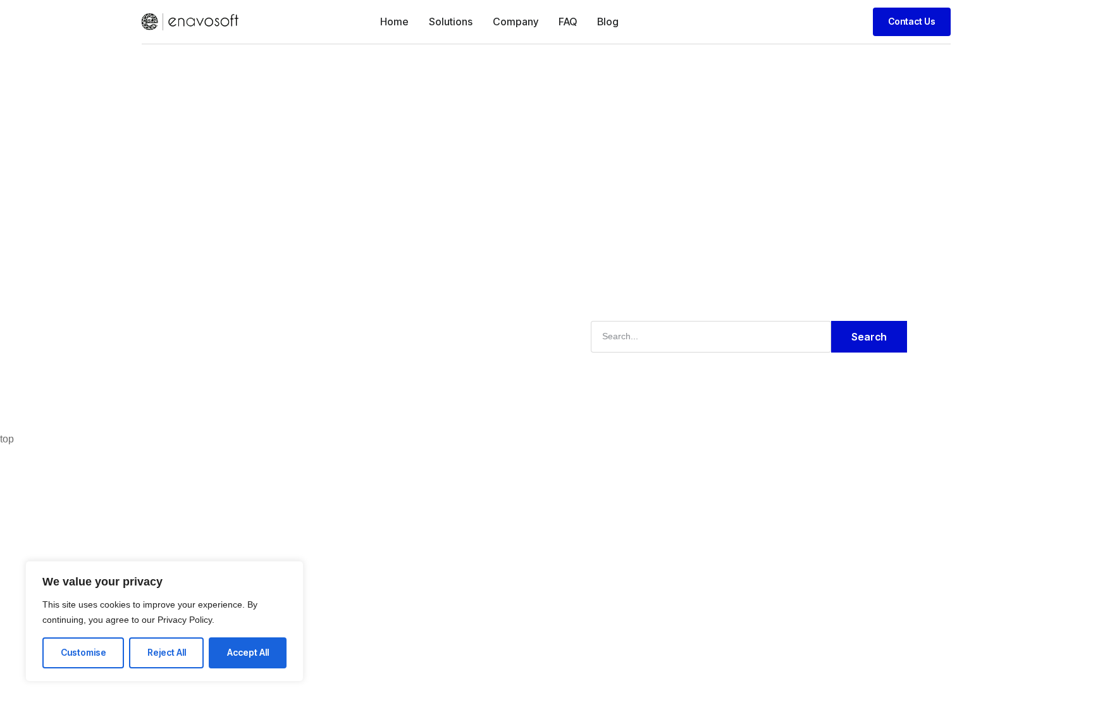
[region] (164, 621)
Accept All (248, 652)
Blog (608, 21)
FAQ (568, 21)
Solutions (450, 21)
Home (394, 21)
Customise (83, 652)
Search (869, 336)
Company (515, 21)
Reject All (166, 652)
